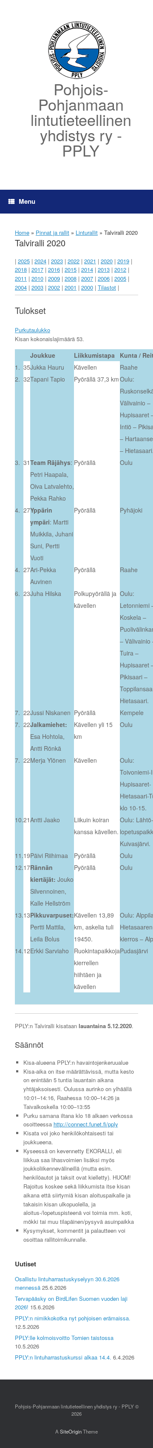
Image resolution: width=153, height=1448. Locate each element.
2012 (120, 269)
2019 (123, 261)
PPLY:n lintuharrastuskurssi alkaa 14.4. (63, 1357)
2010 (37, 278)
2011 (21, 278)
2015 (70, 269)
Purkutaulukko (32, 330)
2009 (54, 278)
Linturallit (87, 232)
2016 (54, 269)
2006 (104, 278)
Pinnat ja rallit (52, 232)
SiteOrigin (71, 1431)
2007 (87, 278)
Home (22, 232)
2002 (54, 287)
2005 (120, 278)
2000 (87, 287)
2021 (90, 261)
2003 (37, 287)
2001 (70, 287)
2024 (40, 261)
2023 (57, 261)
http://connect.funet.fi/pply (86, 1124)
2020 (107, 261)
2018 (21, 269)
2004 (21, 287)
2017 (37, 269)
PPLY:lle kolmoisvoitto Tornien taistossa (64, 1338)
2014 (87, 269)
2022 (73, 261)
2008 (70, 278)
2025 (24, 261)
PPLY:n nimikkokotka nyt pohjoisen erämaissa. (72, 1318)
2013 (104, 269)
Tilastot (107, 287)
